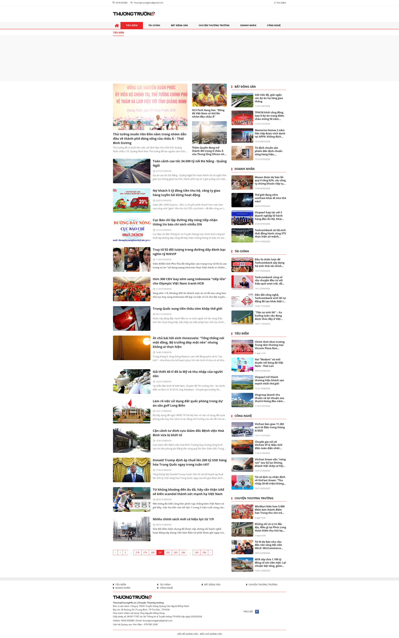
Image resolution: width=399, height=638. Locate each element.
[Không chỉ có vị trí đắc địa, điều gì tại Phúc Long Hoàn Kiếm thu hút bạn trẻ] (242, 529)
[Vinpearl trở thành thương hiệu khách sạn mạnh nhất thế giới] (242, 382)
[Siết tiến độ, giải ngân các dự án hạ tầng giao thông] (242, 100)
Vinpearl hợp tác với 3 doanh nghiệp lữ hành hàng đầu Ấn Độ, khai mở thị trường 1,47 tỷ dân (269, 216)
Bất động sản (245, 86)
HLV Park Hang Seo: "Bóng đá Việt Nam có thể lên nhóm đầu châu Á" (208, 113)
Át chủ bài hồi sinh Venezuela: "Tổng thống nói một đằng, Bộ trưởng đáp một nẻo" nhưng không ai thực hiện (188, 342)
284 (183, 552)
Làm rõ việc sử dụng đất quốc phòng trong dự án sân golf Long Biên (188, 403)
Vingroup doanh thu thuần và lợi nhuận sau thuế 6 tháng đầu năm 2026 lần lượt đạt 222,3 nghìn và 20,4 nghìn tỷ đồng (269, 398)
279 (145, 552)
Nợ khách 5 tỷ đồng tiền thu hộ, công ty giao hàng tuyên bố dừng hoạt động (186, 192)
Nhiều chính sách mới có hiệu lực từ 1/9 (183, 519)
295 (197, 552)
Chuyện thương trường (254, 498)
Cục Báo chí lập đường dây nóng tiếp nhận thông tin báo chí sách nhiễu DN (185, 222)
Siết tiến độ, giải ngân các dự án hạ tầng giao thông (269, 98)
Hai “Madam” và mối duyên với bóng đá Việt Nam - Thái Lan (269, 363)
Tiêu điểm (242, 333)
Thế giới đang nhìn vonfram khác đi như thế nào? (270, 198)
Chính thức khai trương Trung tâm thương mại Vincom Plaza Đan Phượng (270, 345)
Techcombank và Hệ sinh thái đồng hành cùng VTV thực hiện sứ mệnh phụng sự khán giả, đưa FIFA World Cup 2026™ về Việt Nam (270, 233)
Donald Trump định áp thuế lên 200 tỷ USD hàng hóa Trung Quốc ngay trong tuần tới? (190, 462)
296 (204, 552)
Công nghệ (243, 416)
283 (176, 552)
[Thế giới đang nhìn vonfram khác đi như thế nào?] (242, 200)
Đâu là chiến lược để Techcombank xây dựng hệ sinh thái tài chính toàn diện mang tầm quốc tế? (269, 263)
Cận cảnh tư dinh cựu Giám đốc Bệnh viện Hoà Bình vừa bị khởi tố (188, 433)
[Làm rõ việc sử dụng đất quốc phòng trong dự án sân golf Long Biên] (131, 411)
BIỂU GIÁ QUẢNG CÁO (211, 634)
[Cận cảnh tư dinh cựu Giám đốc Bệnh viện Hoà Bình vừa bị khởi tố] (131, 440)
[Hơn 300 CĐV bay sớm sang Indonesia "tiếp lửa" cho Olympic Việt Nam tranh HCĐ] (131, 289)
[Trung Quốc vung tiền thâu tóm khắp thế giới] (131, 318)
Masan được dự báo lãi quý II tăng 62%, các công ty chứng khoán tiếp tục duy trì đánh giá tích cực (270, 181)
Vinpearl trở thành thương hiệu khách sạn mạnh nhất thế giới (269, 380)
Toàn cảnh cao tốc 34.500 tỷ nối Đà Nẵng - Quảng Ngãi (190, 163)
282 (168, 552)
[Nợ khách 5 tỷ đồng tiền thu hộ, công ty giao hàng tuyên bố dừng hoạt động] (131, 200)
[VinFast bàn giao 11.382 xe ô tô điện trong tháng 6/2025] (242, 429)
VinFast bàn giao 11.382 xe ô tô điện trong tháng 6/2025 (270, 427)
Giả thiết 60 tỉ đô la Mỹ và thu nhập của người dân (188, 374)
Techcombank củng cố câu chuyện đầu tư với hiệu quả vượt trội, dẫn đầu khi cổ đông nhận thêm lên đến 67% (269, 280)
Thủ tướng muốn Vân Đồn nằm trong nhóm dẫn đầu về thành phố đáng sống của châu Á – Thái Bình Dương (149, 138)
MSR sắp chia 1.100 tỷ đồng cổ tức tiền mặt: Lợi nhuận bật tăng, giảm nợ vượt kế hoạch (270, 563)
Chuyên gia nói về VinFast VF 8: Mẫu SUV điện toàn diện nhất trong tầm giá (268, 445)
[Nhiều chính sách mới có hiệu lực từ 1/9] (131, 529)
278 (137, 552)
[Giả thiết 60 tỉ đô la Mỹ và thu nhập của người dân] (131, 381)
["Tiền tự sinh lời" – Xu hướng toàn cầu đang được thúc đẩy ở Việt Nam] (242, 318)
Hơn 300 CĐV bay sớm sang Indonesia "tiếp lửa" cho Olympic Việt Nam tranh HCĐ (189, 281)
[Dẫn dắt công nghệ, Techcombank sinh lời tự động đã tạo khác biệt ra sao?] (242, 300)
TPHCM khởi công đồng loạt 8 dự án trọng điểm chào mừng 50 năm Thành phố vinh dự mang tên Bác (269, 116)
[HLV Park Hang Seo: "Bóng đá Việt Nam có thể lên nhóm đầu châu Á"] (209, 95)
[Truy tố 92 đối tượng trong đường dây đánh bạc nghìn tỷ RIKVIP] (131, 259)
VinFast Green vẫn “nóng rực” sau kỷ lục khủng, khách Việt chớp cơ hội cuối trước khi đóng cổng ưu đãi (270, 463)
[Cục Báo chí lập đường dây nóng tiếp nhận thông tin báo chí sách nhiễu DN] (131, 230)
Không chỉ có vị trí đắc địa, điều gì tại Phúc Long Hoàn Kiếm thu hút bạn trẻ (270, 527)
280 (153, 552)
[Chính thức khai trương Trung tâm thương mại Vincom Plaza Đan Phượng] (242, 347)
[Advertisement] (199, 59)
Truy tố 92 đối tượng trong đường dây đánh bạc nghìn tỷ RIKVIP (189, 251)
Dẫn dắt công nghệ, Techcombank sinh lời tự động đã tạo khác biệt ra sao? (270, 298)
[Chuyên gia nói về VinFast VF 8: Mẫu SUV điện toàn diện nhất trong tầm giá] (242, 447)
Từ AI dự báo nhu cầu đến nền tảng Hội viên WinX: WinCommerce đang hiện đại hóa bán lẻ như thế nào (270, 545)
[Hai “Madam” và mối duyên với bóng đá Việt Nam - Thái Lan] (242, 365)
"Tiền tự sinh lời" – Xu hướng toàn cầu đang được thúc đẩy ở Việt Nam (268, 316)
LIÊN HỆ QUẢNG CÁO (187, 634)
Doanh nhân (245, 169)
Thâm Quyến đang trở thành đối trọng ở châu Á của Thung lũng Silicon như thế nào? (209, 151)
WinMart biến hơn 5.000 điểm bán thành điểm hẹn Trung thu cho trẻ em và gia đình (270, 510)
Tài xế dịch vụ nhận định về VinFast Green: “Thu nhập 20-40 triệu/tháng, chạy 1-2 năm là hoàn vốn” (270, 480)
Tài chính (242, 251)
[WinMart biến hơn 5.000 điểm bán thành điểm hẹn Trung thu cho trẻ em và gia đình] (242, 512)
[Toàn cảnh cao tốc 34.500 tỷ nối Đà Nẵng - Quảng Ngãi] (131, 171)
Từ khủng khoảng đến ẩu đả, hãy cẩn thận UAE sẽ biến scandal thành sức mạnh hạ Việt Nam (188, 491)
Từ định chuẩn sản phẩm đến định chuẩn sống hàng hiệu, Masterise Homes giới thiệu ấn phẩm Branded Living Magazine (270, 151)
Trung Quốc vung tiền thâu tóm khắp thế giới (187, 308)
